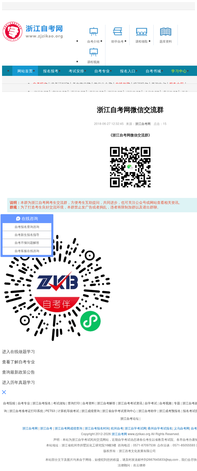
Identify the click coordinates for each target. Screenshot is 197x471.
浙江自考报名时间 (97, 428)
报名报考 (50, 70)
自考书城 (153, 70)
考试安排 (76, 70)
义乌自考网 (181, 428)
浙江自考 (46, 428)
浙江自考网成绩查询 (68, 428)
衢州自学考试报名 (160, 428)
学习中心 (179, 70)
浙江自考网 (143, 123)
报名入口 (127, 70)
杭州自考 (117, 428)
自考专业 (102, 70)
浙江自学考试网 (135, 428)
